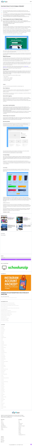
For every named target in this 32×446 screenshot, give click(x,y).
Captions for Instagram (21, 425)
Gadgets (3, 343)
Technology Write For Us (21, 434)
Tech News (3, 351)
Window (3, 379)
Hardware (3, 384)
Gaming (3, 341)
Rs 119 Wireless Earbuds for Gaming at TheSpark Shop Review (8, 311)
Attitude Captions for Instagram (5, 318)
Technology (2, 424)
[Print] (1, 17)
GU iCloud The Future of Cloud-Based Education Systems (8, 304)
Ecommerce (3, 355)
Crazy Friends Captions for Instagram (5, 315)
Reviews (9, 224)
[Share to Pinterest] (1, 14)
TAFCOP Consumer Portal (4, 306)
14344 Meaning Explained (4, 309)
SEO (19, 420)
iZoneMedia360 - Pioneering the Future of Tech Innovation (26, 219)
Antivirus (3, 385)
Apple (2, 375)
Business (3, 327)
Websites (25, 224)
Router (2, 404)
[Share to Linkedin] (1, 16)
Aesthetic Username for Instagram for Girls (6, 314)
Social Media (3, 329)
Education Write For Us (4, 427)
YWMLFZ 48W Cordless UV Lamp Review (6, 310)
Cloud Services (4, 366)
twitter (2, 395)
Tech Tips (3, 342)
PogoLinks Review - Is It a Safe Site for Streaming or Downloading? (11, 226)
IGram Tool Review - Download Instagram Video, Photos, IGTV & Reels (10, 305)
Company (3, 362)
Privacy (2, 428)
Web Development (4, 352)
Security (3, 360)
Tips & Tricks (3, 357)
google (3, 376)
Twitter (3, 439)
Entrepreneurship (4, 396)
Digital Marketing (4, 337)
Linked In (2, 441)
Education (19, 427)
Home (2, 420)
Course (3, 380)
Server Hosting (3, 370)
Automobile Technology (5, 381)
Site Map (2, 429)
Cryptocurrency (4, 347)
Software (3, 336)
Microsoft (3, 372)
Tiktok (2, 405)
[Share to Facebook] (1, 10)
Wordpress (3, 371)
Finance (3, 332)
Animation (3, 390)
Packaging (3, 394)
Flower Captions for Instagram (5, 320)
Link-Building (3, 399)
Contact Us (2, 423)
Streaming (3, 389)
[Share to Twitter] (1, 12)
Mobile (2, 400)
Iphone (3, 398)
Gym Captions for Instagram (4, 319)
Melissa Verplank (3, 296)
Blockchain (3, 386)
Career (3, 346)
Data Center (3, 391)
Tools (2, 338)
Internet (3, 348)
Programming (3, 356)
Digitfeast (13, 444)
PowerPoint (3, 403)
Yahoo (2, 408)
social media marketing (5, 361)
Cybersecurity (3, 365)
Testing (3, 367)
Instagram (2, 440)
